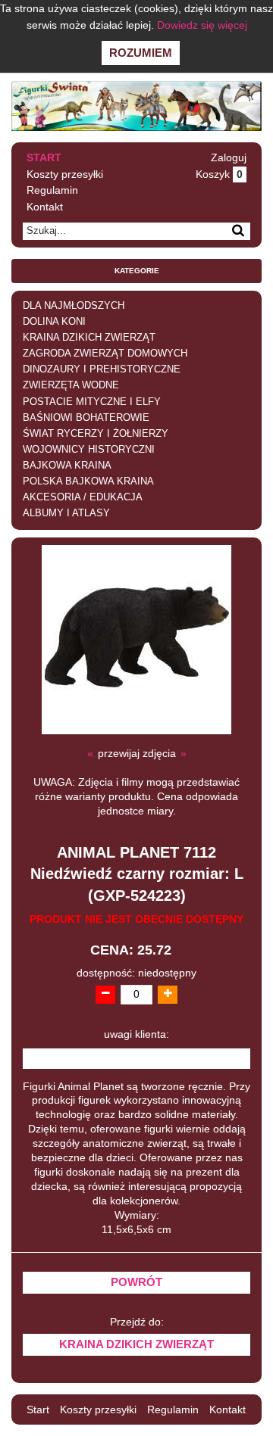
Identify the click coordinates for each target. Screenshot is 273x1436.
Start (44, 157)
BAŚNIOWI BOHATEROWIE (86, 418)
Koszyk (219, 174)
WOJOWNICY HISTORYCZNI (89, 449)
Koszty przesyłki (65, 174)
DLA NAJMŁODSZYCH (73, 306)
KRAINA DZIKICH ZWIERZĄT (89, 337)
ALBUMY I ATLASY (66, 513)
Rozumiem (140, 52)
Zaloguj (228, 157)
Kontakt (45, 207)
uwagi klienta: (136, 1034)
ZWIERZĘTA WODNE (71, 385)
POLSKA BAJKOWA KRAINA (88, 481)
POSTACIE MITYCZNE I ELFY (92, 402)
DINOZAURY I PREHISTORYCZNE (101, 369)
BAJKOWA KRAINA (67, 465)
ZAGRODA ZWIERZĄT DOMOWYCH (105, 353)
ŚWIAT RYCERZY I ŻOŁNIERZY (95, 433)
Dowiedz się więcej (202, 25)
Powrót (136, 1282)
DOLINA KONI (54, 321)
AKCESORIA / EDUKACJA (83, 497)
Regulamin (52, 190)
